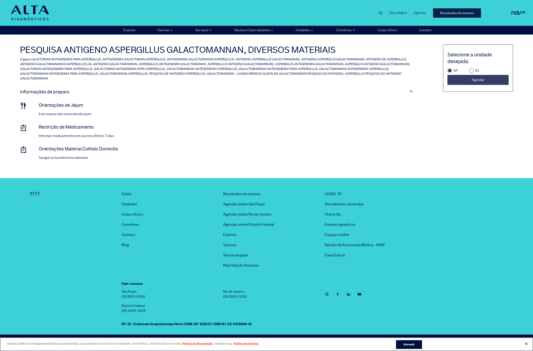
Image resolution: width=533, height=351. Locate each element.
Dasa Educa (335, 255)
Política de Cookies (246, 343)
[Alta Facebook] (338, 294)
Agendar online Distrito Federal (248, 224)
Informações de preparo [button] (45, 92)
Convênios (130, 224)
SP (456, 70)
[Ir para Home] (30, 12)
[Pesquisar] (381, 13)
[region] (266, 344)
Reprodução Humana (240, 265)
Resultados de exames (457, 13)
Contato (425, 30)
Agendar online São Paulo (244, 204)
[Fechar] (526, 343)
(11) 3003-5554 (133, 296)
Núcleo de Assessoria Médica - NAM (355, 244)
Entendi (409, 344)
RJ (477, 70)
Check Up (333, 214)
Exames (129, 30)
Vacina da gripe (235, 255)
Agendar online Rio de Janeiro (247, 214)
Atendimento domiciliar (344, 204)
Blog (125, 244)
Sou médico (398, 13)
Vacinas (230, 244)
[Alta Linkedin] (348, 294)
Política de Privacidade (197, 343)
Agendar (420, 13)
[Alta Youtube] (359, 294)
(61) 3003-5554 (134, 311)
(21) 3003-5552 (235, 296)
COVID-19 (333, 193)
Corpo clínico (387, 30)
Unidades (129, 204)
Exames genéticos (340, 224)
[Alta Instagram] (327, 294)
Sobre (126, 193)
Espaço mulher (337, 234)
